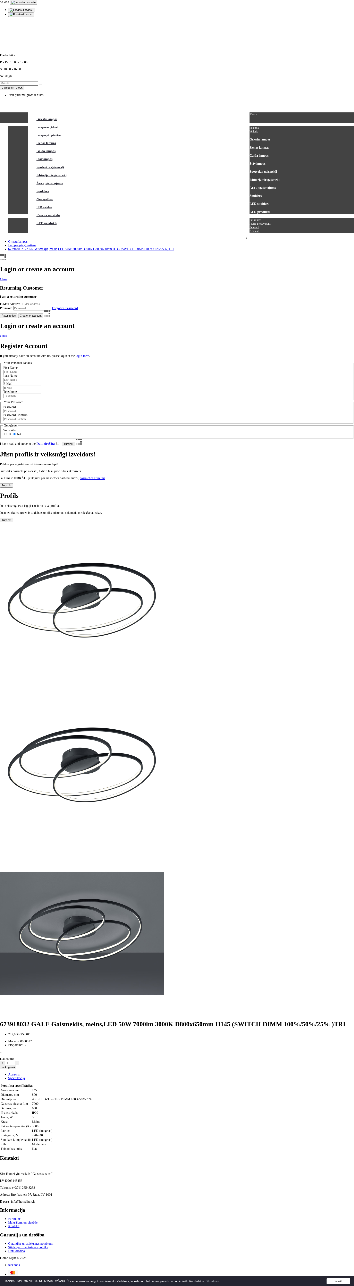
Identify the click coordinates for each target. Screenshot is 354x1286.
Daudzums (7, 1059)
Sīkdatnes (212, 1281)
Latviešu (30, 2)
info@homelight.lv (12, 34)
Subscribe (9, 430)
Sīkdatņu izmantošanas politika (28, 1247)
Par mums (14, 1218)
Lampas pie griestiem (22, 245)
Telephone (10, 391)
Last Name (10, 375)
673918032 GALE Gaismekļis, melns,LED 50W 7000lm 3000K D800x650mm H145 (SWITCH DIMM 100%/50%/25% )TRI (91, 249)
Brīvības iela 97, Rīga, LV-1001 (20, 48)
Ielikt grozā (8, 1067)
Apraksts (14, 1074)
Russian (27, 14)
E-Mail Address (10, 304)
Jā (9, 434)
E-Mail (7, 383)
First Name (10, 367)
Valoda (4, 2)
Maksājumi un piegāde (22, 1222)
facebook (14, 1265)
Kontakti (13, 1226)
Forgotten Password (65, 308)
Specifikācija (16, 1078)
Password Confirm (15, 415)
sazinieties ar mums (92, 478)
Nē (18, 434)
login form (82, 356)
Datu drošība (16, 1251)
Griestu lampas (17, 241)
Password (6, 308)
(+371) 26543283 (11, 41)
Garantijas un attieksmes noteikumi (30, 1243)
